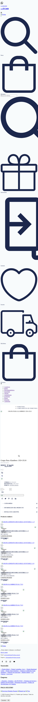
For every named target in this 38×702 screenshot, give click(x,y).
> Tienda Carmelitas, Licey (17, 669)
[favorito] (1, 524)
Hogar (6, 398)
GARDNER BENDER (6, 536)
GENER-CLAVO (5, 598)
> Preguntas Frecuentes (20, 682)
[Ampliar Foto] (19, 456)
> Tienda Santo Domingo (12, 671)
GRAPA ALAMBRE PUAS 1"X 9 (10, 593)
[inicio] (3, 14)
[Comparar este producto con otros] (2, 472)
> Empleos (10, 681)
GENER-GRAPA (14, 485)
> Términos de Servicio (29, 681)
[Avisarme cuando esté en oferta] (2, 475)
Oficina (6, 393)
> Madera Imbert (25, 672)
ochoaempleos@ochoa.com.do (12, 657)
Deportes (6, 400)
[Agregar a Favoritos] (2, 469)
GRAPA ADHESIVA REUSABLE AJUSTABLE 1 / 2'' (15, 531)
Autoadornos (7, 395)
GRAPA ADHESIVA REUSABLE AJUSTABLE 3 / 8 (14, 551)
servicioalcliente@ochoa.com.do (12, 655)
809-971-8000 (4, 652)
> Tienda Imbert (5, 669)
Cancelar (3, 700)
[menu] (1, 13)
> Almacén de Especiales (13, 672)
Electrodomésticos (9, 390)
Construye (7, 387)
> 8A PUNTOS (18, 681)
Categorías (7, 401)
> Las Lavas (9, 674)
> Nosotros (4, 681)
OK (8, 700)
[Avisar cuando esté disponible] (2, 478)
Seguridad (7, 392)
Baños (6, 388)
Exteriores (7, 396)
